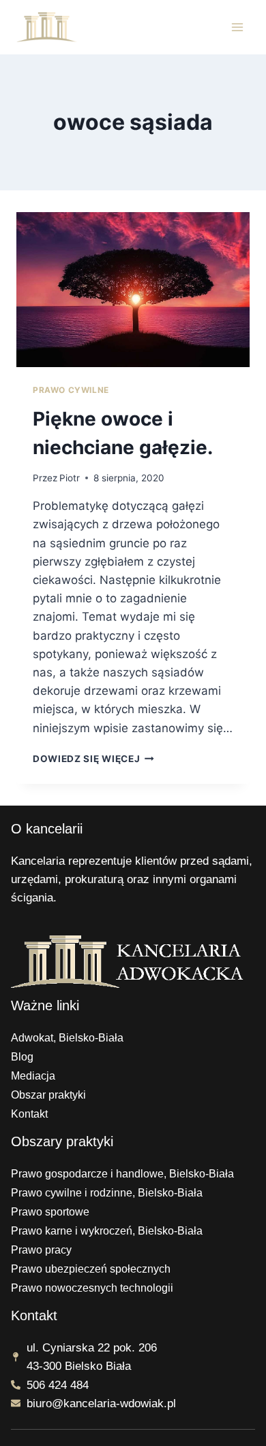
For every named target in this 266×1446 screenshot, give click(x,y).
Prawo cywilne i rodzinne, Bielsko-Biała (107, 1193)
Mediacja (33, 1076)
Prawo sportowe (50, 1212)
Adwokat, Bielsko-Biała (67, 1038)
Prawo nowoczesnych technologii (92, 1288)
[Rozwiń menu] (237, 26)
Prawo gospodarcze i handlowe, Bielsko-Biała (122, 1174)
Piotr (69, 477)
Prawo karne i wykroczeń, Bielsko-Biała (107, 1231)
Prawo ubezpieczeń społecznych (91, 1269)
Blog (22, 1057)
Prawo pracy (41, 1250)
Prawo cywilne (71, 390)
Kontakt (29, 1114)
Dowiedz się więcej (93, 758)
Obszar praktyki (48, 1095)
